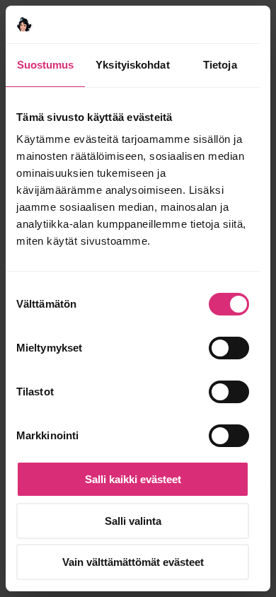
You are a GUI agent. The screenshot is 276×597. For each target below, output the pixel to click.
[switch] (229, 348)
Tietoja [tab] (220, 65)
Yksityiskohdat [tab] (132, 65)
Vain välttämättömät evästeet (133, 562)
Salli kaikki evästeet (133, 479)
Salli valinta (133, 521)
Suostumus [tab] (45, 65)
